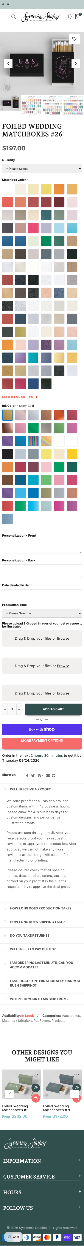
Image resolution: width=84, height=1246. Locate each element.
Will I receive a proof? (30, 789)
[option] (42, 63)
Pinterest (53, 776)
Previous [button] (8, 63)
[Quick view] (35, 1088)
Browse (63, 638)
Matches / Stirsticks (17, 1021)
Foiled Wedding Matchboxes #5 (15, 1108)
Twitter (33, 776)
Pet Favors (42, 1021)
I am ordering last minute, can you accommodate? (41, 965)
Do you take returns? (29, 935)
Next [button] (76, 63)
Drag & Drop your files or (42, 638)
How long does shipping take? (37, 922)
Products (58, 1021)
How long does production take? (40, 908)
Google (40, 776)
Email (48, 776)
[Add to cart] (35, 1098)
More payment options (42, 740)
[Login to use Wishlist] (74, 39)
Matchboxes (70, 1016)
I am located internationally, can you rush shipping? (45, 983)
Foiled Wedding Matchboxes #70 (57, 1108)
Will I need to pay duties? (33, 949)
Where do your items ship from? (39, 999)
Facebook (27, 776)
